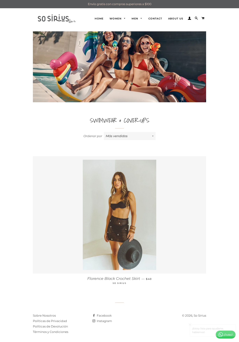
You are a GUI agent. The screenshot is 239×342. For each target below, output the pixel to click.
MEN (135, 18)
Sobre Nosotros (44, 315)
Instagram (104, 321)
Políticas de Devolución (50, 326)
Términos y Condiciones (50, 332)
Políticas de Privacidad (50, 321)
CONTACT (155, 18)
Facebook (104, 315)
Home (99, 18)
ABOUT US (175, 18)
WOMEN (116, 18)
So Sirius (200, 315)
